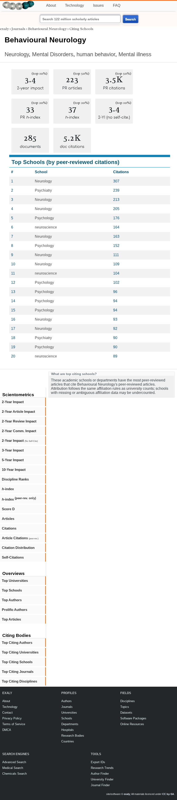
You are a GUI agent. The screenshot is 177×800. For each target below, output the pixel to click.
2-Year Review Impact (19, 421)
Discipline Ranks (15, 479)
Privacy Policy (12, 718)
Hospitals (67, 730)
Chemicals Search (14, 773)
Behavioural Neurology (47, 28)
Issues (98, 5)
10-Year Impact (14, 470)
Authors (66, 701)
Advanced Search (14, 762)
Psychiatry (43, 190)
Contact (7, 712)
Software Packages (133, 718)
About (51, 5)
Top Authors (12, 600)
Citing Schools (81, 28)
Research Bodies (72, 735)
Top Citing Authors (17, 643)
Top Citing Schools (17, 662)
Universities (69, 712)
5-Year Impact (13, 460)
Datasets (126, 712)
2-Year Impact (13, 402)
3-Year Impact (13, 450)
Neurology (17, 54)
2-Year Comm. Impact (19, 431)
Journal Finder (100, 785)
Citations (9, 528)
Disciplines (127, 701)
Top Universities (15, 581)
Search (130, 19)
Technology (74, 5)
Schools (66, 718)
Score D (8, 509)
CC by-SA (168, 794)
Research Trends (102, 768)
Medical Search (12, 768)
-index (8, 489)
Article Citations (20, 538)
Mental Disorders (52, 54)
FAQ (116, 5)
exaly (4, 28)
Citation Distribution (18, 548)
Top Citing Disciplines (19, 681)
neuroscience (46, 227)
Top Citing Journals (17, 672)
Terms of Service (13, 724)
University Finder (102, 779)
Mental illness (134, 54)
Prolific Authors (14, 610)
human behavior (96, 54)
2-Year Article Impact (18, 411)
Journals (18, 28)
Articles (8, 519)
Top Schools (12, 590)
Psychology (44, 218)
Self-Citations (13, 557)
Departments (69, 724)
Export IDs (98, 762)
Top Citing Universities (20, 652)
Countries (67, 741)
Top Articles (11, 619)
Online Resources (132, 724)
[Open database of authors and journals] (18, 2)
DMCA (6, 730)
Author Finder (100, 773)
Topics (124, 707)
